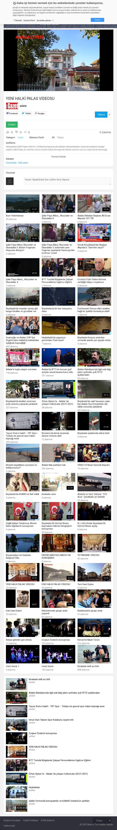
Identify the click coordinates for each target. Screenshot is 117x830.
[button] (14, 87)
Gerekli (18, 20)
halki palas (23, 162)
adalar (23, 105)
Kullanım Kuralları (12, 820)
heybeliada (11, 162)
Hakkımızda (9, 826)
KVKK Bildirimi (48, 820)
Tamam (97, 20)
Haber (21, 137)
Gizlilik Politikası (30, 820)
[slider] (58, 82)
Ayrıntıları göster (44, 20)
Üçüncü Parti (29, 20)
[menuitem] (96, 87)
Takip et (101, 114)
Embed (11, 124)
